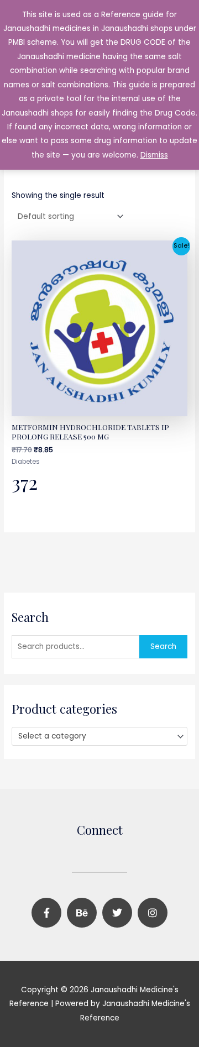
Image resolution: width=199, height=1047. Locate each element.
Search (163, 646)
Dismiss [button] (154, 155)
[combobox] (99, 736)
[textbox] (95, 736)
